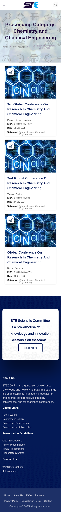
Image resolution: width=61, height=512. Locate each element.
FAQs (29, 495)
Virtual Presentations (13, 448)
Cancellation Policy (31, 501)
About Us (18, 495)
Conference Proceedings (15, 423)
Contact (48, 501)
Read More (30, 347)
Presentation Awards (13, 452)
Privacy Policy (11, 501)
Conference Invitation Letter (17, 427)
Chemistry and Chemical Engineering (32, 133)
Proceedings (19, 47)
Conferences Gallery (13, 419)
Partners (39, 495)
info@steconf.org (14, 467)
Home (5, 47)
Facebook (10, 471)
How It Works (9, 414)
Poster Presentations (13, 444)
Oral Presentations (12, 440)
